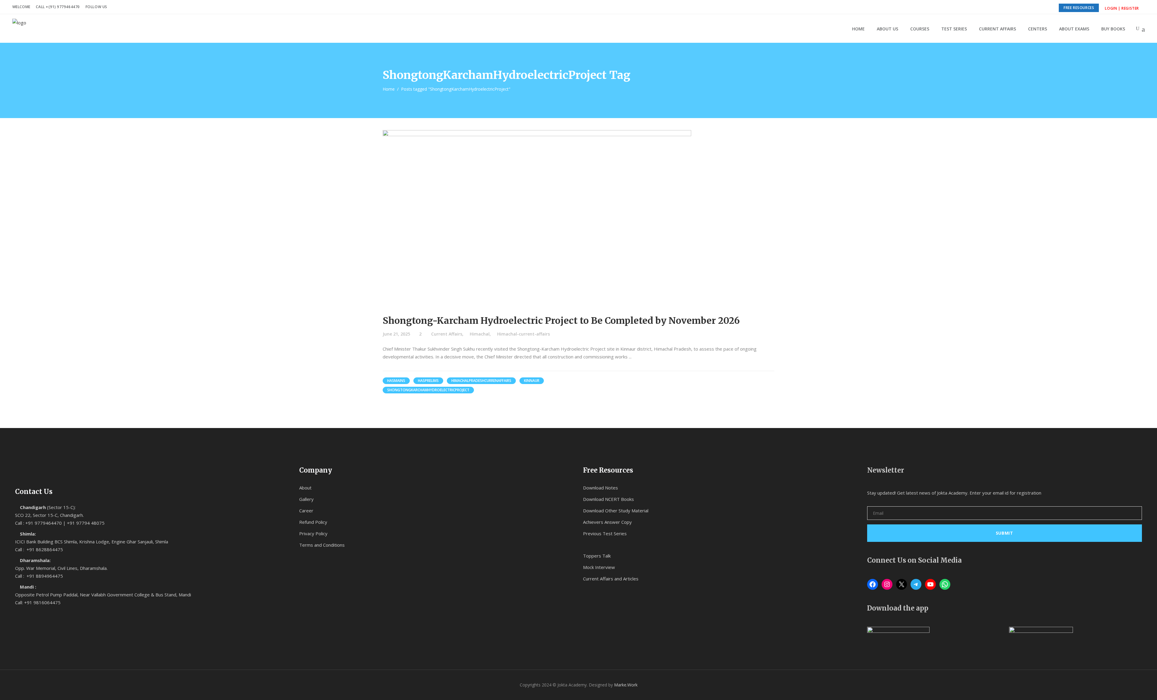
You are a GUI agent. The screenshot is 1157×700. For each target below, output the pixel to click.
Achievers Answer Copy (607, 522)
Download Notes (600, 488)
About (305, 488)
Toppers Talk (597, 556)
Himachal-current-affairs (523, 334)
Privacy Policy (313, 533)
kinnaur (531, 380)
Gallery (306, 499)
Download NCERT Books (608, 499)
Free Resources (1079, 7)
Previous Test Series (605, 533)
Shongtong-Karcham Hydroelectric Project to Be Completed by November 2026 (561, 320)
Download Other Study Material (615, 511)
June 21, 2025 (396, 334)
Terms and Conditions (322, 545)
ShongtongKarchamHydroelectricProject (428, 389)
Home (389, 89)
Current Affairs (446, 334)
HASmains (396, 380)
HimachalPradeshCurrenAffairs (481, 380)
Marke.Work (626, 685)
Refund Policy (313, 522)
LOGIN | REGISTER (1122, 8)
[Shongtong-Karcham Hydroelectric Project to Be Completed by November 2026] (537, 217)
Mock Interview (599, 567)
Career (306, 511)
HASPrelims (428, 380)
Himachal (480, 334)
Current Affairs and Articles (610, 579)
